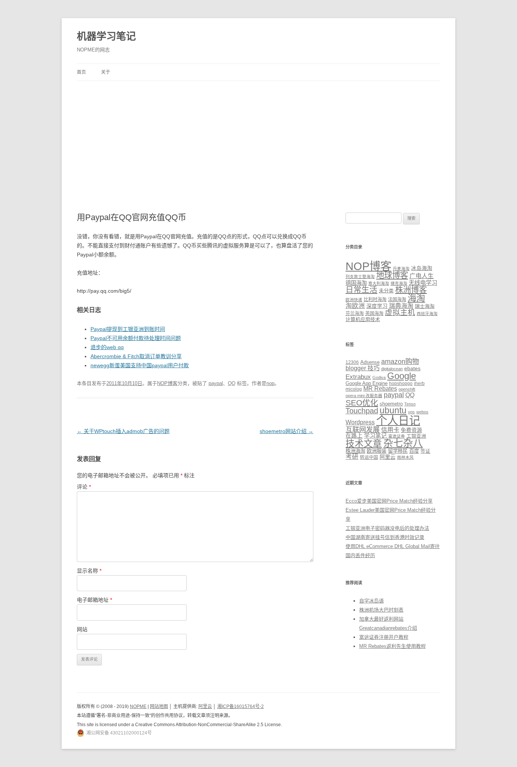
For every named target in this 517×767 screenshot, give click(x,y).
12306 (352, 362)
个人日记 (398, 420)
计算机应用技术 (363, 319)
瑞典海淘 (401, 306)
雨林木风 (405, 457)
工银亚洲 (416, 436)
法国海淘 (397, 299)
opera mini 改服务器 (364, 395)
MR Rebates (380, 388)
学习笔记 (375, 436)
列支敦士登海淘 (360, 276)
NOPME (138, 706)
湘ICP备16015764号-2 (240, 706)
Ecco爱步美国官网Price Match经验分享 (389, 501)
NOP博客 (167, 383)
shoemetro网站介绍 (286, 431)
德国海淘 (356, 283)
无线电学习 (423, 282)
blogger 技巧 (363, 368)
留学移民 (398, 451)
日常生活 (361, 289)
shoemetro (391, 404)
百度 (414, 451)
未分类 (386, 290)
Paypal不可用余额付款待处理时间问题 (135, 338)
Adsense (370, 362)
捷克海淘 (399, 283)
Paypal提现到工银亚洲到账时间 (127, 329)
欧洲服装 (376, 451)
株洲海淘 (355, 451)
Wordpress (360, 422)
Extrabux (358, 376)
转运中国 (369, 457)
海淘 (416, 298)
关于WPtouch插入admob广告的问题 (123, 431)
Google (401, 376)
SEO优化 (362, 402)
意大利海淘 (378, 283)
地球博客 (392, 275)
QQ (231, 383)
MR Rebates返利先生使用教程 (392, 646)
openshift (407, 389)
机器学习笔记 (106, 36)
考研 (352, 456)
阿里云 (388, 457)
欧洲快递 (354, 299)
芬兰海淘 (355, 313)
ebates (412, 368)
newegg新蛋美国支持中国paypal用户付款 (139, 365)
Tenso (410, 404)
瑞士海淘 (424, 306)
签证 (425, 451)
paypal (216, 383)
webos (422, 412)
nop (270, 383)
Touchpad (362, 411)
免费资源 (411, 430)
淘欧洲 (355, 305)
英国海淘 (374, 313)
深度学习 (377, 306)
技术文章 (364, 444)
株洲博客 (411, 289)
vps (411, 412)
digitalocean (392, 368)
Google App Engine (367, 383)
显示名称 (89, 571)
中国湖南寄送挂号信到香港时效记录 (385, 537)
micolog (354, 389)
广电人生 (422, 276)
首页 (81, 72)
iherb (419, 383)
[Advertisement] (258, 138)
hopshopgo (401, 383)
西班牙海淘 (427, 313)
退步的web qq (107, 347)
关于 (105, 72)
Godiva (379, 377)
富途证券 (396, 436)
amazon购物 (400, 361)
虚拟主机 (400, 312)
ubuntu (393, 410)
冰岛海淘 (421, 268)
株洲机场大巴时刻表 (381, 610)
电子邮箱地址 (94, 600)
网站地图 (159, 706)
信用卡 (390, 429)
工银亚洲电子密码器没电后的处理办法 (387, 528)
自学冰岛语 (371, 601)
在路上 (354, 436)
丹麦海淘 (401, 268)
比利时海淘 (375, 299)
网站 (82, 629)
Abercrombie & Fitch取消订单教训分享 (136, 356)
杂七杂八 (403, 443)
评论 (84, 487)
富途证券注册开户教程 (383, 637)
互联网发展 (363, 429)
